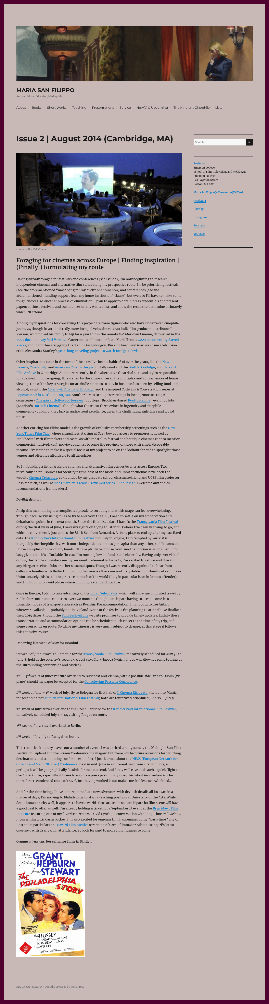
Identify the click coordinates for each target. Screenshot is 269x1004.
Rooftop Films (139, 400)
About (21, 107)
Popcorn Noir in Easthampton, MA (43, 395)
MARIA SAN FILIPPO (45, 90)
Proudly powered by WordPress (64, 986)
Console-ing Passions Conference (110, 681)
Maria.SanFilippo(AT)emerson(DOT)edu (219, 192)
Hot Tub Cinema (46, 406)
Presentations (103, 107)
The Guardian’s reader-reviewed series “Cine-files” (94, 483)
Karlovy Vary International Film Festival (62, 538)
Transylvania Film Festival (157, 522)
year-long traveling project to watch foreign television (101, 351)
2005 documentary (41, 340)
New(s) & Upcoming (152, 107)
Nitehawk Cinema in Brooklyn (71, 389)
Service (125, 107)
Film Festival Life (75, 615)
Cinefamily (38, 367)
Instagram (200, 217)
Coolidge (148, 367)
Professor (200, 163)
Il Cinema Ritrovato (132, 692)
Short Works (57, 107)
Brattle (134, 367)
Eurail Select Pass (103, 593)
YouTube (199, 233)
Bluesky (198, 209)
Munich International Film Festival (71, 698)
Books (37, 107)
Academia (200, 200)
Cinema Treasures (43, 477)
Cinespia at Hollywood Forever (59, 400)
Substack (199, 225)
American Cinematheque (74, 367)
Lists (218, 107)
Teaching (79, 107)
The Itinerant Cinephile (191, 107)
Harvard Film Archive (71, 825)
